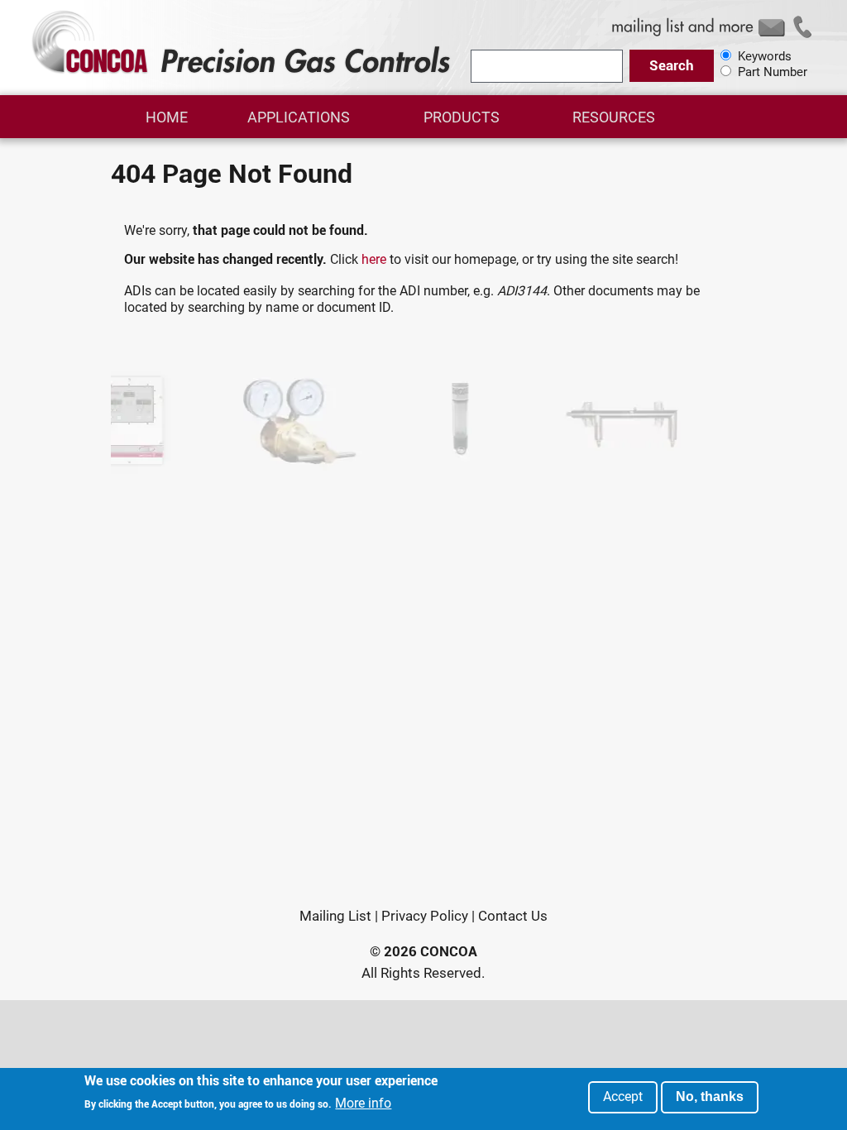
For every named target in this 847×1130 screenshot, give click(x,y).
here (373, 259)
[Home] (243, 72)
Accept (623, 1096)
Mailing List (335, 915)
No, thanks (710, 1096)
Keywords (765, 56)
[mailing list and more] (715, 36)
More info (363, 1103)
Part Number (772, 72)
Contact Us (513, 915)
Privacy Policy (424, 915)
